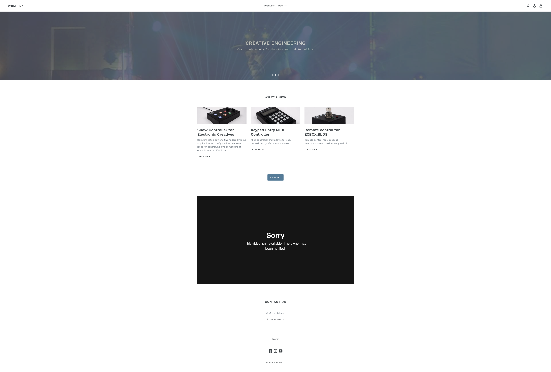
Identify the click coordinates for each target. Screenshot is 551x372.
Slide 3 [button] (278, 75)
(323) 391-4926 (275, 319)
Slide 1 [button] (272, 75)
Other (281, 5)
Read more (204, 157)
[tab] (272, 75)
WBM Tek (16, 5)
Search (275, 339)
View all (275, 177)
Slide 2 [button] (275, 75)
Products (269, 5)
